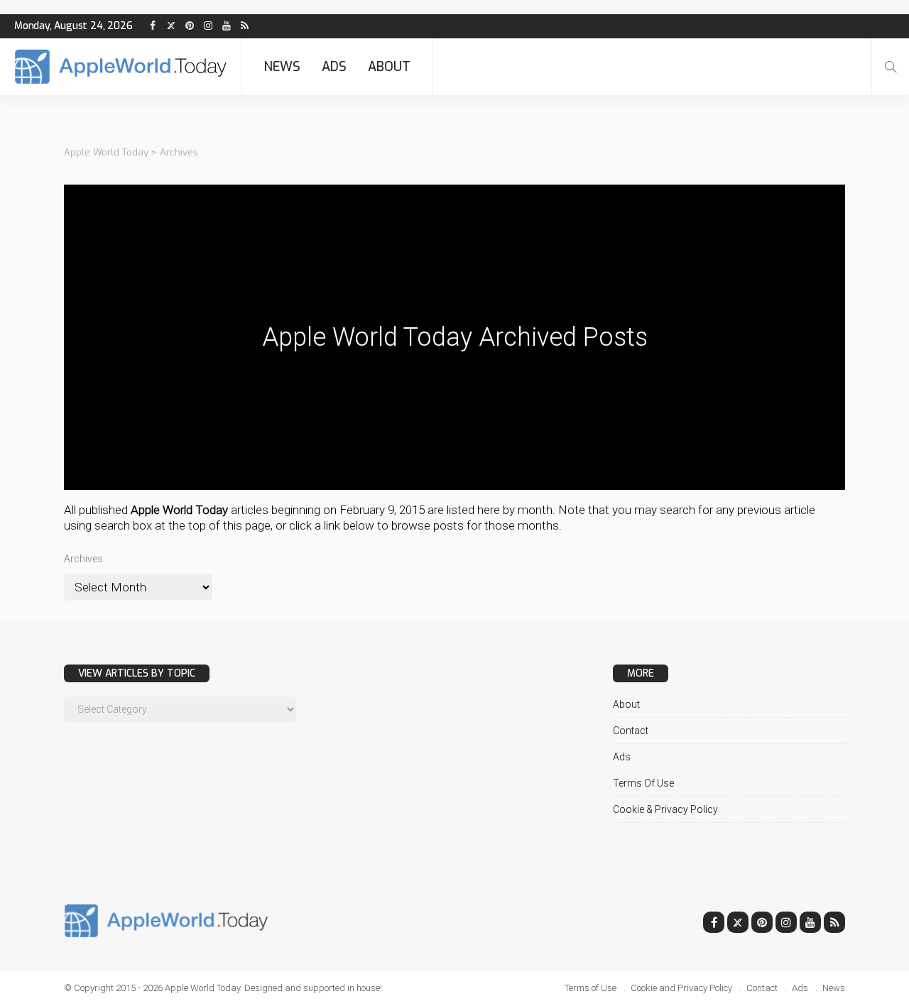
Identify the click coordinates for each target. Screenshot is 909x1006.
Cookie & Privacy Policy (665, 809)
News (281, 66)
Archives (83, 558)
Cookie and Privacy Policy (681, 988)
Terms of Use (643, 783)
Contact (630, 730)
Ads (334, 66)
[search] (890, 66)
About (389, 66)
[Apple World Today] (120, 66)
